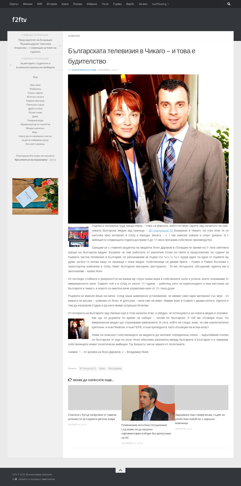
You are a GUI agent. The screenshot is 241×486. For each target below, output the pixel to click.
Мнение (28, 4)
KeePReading (159, 4)
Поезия (77, 4)
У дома (117, 4)
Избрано (92, 4)
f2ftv (19, 20)
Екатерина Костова (84, 70)
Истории (52, 4)
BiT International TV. (161, 230)
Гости (105, 4)
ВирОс (130, 4)
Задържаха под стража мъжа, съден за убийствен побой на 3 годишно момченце (200, 419)
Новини (74, 36)
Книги (65, 4)
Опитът (14, 4)
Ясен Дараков (114, 368)
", (31, 159)
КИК (39, 4)
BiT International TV (88, 368)
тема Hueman (48, 479)
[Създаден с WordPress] (16, 479)
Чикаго (102, 368)
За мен (143, 4)
